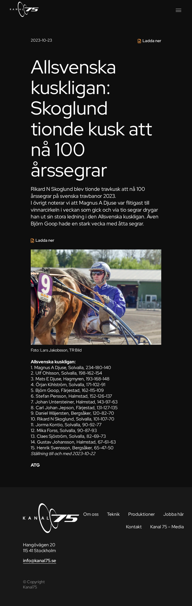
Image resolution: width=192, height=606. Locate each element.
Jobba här (173, 514)
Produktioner (141, 514)
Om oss (90, 514)
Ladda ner (151, 40)
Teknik (113, 514)
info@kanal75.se (39, 560)
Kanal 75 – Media (167, 527)
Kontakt (134, 527)
